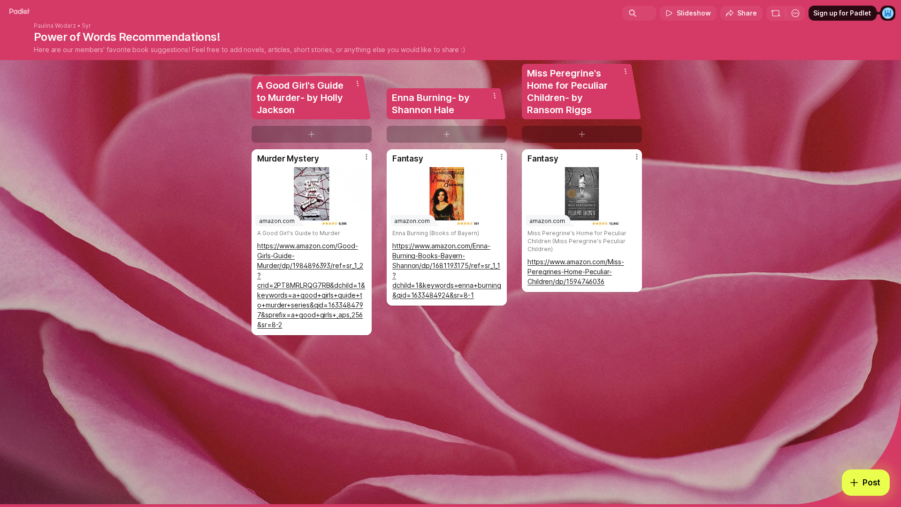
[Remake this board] (775, 13)
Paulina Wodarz (55, 26)
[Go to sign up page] (887, 13)
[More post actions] (366, 157)
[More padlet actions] (795, 13)
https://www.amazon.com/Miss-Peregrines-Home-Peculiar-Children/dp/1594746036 (575, 271)
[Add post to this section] (312, 134)
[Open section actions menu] (357, 84)
